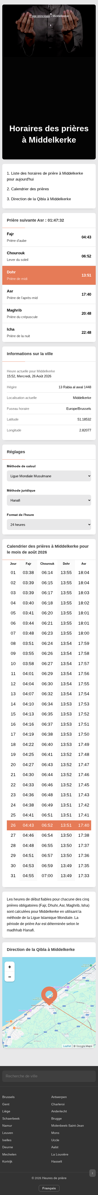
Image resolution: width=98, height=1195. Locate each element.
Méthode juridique (21, 490)
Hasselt (56, 1161)
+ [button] (9, 967)
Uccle (55, 1140)
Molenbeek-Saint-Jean (67, 1125)
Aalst (54, 1147)
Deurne (7, 1147)
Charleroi (57, 1104)
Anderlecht (59, 1111)
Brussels (8, 1097)
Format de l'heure (20, 515)
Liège (6, 1111)
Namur (7, 1125)
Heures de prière (54, 1178)
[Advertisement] (49, 69)
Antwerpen (59, 1097)
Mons (55, 1133)
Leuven (7, 1133)
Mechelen (9, 1154)
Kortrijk (7, 1161)
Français (49, 1188)
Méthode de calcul (21, 466)
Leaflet (67, 1046)
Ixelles (6, 1140)
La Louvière (59, 1154)
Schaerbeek (11, 1118)
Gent (5, 1104)
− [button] (9, 977)
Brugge (56, 1118)
